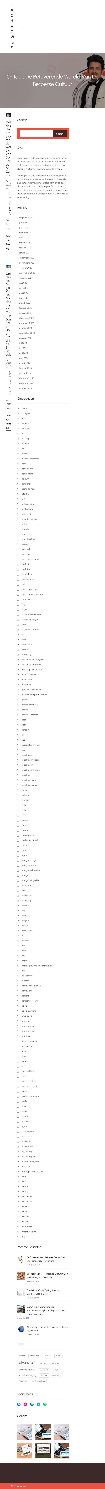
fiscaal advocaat (29, 674)
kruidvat (25, 845)
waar (24, 1176)
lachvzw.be (12, 26)
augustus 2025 (26, 278)
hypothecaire (28, 765)
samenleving (56, 1375)
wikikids (25, 1216)
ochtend (25, 940)
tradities (23, 1381)
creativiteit (34, 1356)
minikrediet (27, 895)
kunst (24, 850)
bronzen (25, 534)
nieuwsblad (27, 930)
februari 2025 (25, 308)
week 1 (25, 1186)
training (25, 1116)
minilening (26, 900)
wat (23, 1181)
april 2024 (24, 358)
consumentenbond (30, 559)
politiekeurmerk (29, 1011)
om (23, 955)
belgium (25, 479)
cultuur (25, 584)
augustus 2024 (26, 338)
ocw (23, 945)
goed (24, 720)
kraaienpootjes (28, 835)
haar (24, 725)
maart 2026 (24, 242)
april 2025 (24, 298)
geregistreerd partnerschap (34, 694)
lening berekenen (29, 865)
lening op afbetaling (31, 870)
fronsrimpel (27, 684)
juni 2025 (23, 288)
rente (24, 1051)
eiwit (24, 639)
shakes (25, 1061)
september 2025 (27, 273)
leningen (25, 875)
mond (24, 915)
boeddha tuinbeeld (30, 519)
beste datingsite (29, 489)
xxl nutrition (27, 1226)
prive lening (27, 1016)
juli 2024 (23, 343)
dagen (25, 609)
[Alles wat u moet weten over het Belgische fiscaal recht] (21, 1329)
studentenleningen (30, 1096)
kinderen (26, 800)
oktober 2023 (25, 388)
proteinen (26, 1036)
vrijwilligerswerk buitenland (34, 1171)
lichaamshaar (28, 885)
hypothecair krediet (31, 760)
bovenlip (25, 529)
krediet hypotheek (30, 840)
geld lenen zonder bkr (32, 689)
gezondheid (44, 1370)
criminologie (27, 574)
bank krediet (27, 469)
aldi (23, 448)
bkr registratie (28, 504)
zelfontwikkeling (29, 1232)
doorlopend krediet (30, 629)
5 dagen (25, 423)
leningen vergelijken (30, 880)
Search (59, 133)
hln (23, 735)
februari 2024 (25, 368)
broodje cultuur (28, 539)
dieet (58, 1356)
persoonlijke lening (30, 1001)
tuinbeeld (26, 1121)
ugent (24, 1126)
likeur (24, 890)
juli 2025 (23, 283)
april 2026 (24, 237)
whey (24, 1211)
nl (22, 935)
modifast (26, 905)
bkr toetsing (27, 509)
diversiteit (27, 1362)
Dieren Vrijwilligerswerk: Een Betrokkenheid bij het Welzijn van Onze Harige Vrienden (46, 1311)
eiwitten (25, 649)
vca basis (26, 1141)
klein (24, 805)
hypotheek (27, 775)
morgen (25, 920)
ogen (24, 950)
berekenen (26, 484)
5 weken (25, 428)
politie (24, 1006)
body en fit (27, 514)
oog (23, 970)
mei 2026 (23, 232)
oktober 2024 (25, 328)
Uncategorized (8, 185)
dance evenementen (31, 614)
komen (25, 820)
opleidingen (27, 975)
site (23, 1066)
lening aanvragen (29, 860)
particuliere (27, 991)
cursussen (26, 599)
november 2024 (26, 323)
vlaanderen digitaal (30, 1161)
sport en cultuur (29, 1081)
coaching (26, 554)
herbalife (26, 730)
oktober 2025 (25, 268)
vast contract (28, 1136)
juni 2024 (23, 348)
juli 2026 (23, 222)
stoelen (25, 1091)
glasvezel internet (30, 715)
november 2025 (26, 263)
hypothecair (27, 755)
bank (24, 463)
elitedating (26, 654)
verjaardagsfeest (29, 1156)
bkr (23, 499)
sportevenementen (30, 1086)
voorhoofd (26, 1166)
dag (23, 604)
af (22, 433)
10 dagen (26, 413)
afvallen (25, 443)
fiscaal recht (27, 679)
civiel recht (26, 549)
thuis (24, 1106)
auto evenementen (30, 458)
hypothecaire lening (31, 770)
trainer (25, 1111)
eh (23, 634)
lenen (24, 855)
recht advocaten (29, 1041)
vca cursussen (28, 1146)
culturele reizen (28, 579)
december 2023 (26, 378)
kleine (24, 810)
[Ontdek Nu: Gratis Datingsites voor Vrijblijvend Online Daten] (21, 1292)
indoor (25, 790)
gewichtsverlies (27, 1369)
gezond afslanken (30, 704)
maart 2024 (24, 363)
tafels (24, 1101)
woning (25, 1221)
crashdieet (26, 569)
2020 (24, 418)
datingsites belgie (30, 619)
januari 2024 (25, 373)
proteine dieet (28, 1026)
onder (24, 961)
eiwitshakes (27, 644)
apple (24, 453)
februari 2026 (25, 248)
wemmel (26, 1206)
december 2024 (26, 318)
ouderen (25, 980)
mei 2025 (23, 293)
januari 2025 (25, 313)
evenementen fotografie (33, 659)
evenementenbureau (31, 664)
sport (24, 1076)
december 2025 (26, 258)
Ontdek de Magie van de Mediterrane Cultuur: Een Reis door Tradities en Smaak (8, 314)
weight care (27, 1196)
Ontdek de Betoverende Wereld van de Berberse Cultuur (8, 148)
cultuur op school (29, 589)
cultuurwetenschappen (32, 594)
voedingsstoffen (38, 1381)
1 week (25, 408)
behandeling (27, 474)
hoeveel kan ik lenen (31, 745)
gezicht (25, 699)
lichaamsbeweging (27, 1375)
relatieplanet (27, 1046)
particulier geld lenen (31, 986)
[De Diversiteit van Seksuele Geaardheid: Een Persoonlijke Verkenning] (21, 1260)
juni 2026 (23, 227)
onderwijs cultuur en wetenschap (37, 966)
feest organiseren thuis (32, 669)
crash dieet (27, 564)
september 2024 (27, 333)
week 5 (25, 1191)
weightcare (27, 1201)
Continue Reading (8, 242)
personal (26, 996)
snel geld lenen (28, 1071)
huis (23, 750)
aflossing (25, 438)
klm (23, 815)
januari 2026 (25, 253)
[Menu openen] (22, 26)
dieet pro (26, 624)
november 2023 (26, 383)
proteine (25, 1021)
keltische (25, 795)
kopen (24, 825)
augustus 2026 (26, 217)
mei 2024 (23, 353)
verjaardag (27, 1151)
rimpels (25, 1056)
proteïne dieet (28, 1031)
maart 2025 (24, 303)
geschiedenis (55, 1363)
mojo (24, 910)
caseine (25, 544)
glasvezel (26, 709)
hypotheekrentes (29, 785)
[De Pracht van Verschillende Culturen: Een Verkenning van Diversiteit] (21, 1276)
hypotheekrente (29, 780)
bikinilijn (25, 494)
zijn (23, 1237)
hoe (23, 740)
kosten (25, 830)
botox (24, 524)
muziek (25, 925)
